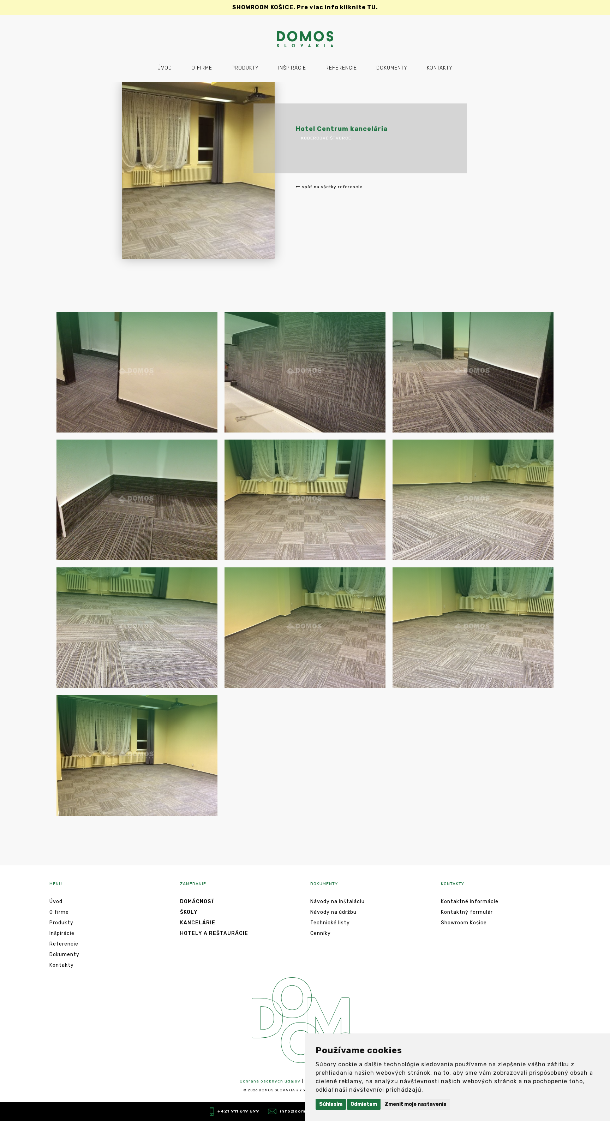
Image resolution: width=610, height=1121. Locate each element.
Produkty (245, 68)
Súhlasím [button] (330, 1104)
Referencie (341, 68)
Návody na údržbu (333, 912)
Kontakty (440, 68)
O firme (201, 68)
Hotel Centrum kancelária (342, 129)
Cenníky (320, 933)
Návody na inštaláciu (337, 902)
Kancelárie (197, 923)
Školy (189, 912)
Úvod (164, 68)
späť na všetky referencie (331, 186)
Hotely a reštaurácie (214, 933)
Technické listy (330, 923)
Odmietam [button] (364, 1104)
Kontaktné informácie (469, 902)
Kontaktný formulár (467, 912)
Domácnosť (197, 902)
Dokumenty (391, 68)
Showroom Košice (464, 923)
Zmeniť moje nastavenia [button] (416, 1104)
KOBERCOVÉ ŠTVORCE (326, 138)
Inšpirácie (292, 68)
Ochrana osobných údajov (270, 1081)
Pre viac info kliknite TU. (305, 7)
